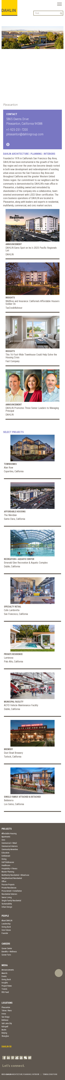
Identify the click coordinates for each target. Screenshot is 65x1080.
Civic (3, 840)
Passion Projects (8, 884)
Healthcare (6, 865)
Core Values (6, 930)
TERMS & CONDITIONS (50, 1074)
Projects (7, 829)
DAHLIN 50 (6, 1046)
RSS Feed (5, 992)
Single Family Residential (11, 900)
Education (5, 853)
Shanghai (5, 1036)
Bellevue (5, 1020)
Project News (7, 986)
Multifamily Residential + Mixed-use (15, 875)
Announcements (8, 970)
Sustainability (7, 904)
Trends (4, 989)
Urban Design (7, 907)
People (5, 916)
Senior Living (7, 897)
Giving (4, 859)
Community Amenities (10, 849)
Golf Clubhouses (8, 862)
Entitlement (6, 856)
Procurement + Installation (12, 891)
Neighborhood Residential (12, 878)
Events (4, 976)
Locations (7, 1003)
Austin (4, 1030)
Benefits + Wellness (9, 952)
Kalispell (5, 1026)
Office (4, 881)
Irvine (4, 1014)
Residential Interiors (9, 894)
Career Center (7, 948)
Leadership (6, 924)
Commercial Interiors (10, 846)
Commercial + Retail (9, 843)
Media (5, 965)
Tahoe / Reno (7, 1010)
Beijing (4, 1033)
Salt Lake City (7, 1023)
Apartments (6, 837)
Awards (4, 973)
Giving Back (6, 927)
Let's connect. (13, 1066)
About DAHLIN (7, 920)
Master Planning (8, 872)
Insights (5, 983)
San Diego (5, 1017)
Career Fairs (6, 955)
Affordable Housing (9, 833)
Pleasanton (6, 1007)
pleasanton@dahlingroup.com (24, 134)
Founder (5, 933)
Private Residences (9, 888)
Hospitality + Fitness (9, 868)
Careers (6, 943)
